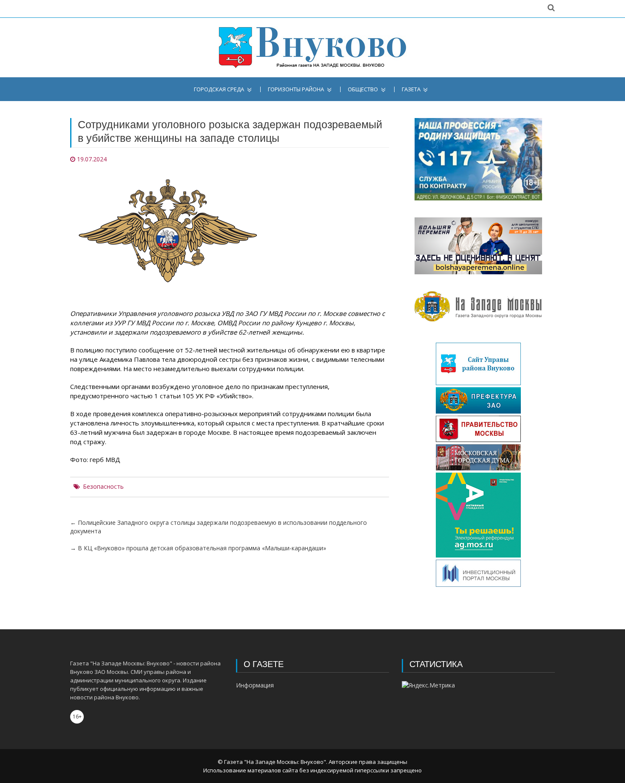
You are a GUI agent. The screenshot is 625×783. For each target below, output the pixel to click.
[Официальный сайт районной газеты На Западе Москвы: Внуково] (312, 47)
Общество (363, 89)
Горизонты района (296, 89)
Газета (411, 89)
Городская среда (219, 89)
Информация (255, 685)
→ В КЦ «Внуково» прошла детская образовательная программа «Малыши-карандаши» (198, 548)
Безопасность (103, 487)
